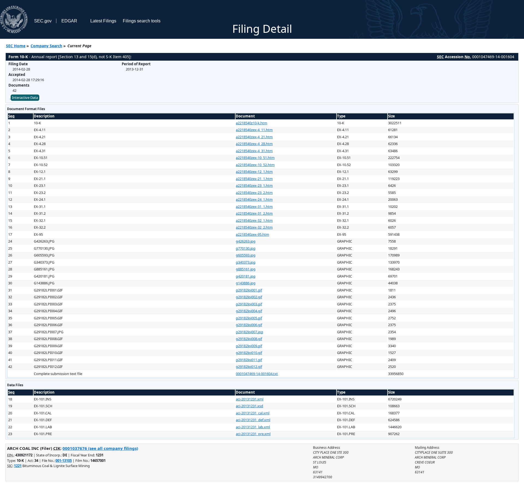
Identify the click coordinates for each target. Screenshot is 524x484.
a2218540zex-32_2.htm (254, 227)
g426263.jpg (245, 241)
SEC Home (15, 45)
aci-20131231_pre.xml (253, 433)
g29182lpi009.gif (249, 345)
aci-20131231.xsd (249, 405)
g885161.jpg (245, 269)
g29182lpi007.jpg (249, 331)
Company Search (46, 45)
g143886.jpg (245, 283)
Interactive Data (25, 97)
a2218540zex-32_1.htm (254, 220)
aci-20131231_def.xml (253, 419)
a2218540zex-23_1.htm (254, 185)
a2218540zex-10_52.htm (255, 164)
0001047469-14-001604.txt (257, 373)
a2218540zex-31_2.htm (254, 213)
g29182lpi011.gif (249, 359)
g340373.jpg (245, 262)
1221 (18, 465)
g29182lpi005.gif (249, 317)
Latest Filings (103, 21)
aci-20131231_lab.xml (253, 426)
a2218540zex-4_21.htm (254, 136)
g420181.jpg (245, 276)
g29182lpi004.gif (249, 310)
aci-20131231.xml (249, 399)
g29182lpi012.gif (249, 366)
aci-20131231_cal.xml (252, 413)
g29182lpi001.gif (249, 290)
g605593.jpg (245, 255)
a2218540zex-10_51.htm (255, 157)
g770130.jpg (245, 248)
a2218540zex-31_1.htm (254, 206)
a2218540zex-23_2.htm (254, 192)
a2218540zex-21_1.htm (254, 178)
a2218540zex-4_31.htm (254, 150)
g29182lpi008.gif (249, 338)
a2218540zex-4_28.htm (254, 143)
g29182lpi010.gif (249, 352)
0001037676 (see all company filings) (100, 448)
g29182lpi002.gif (249, 296)
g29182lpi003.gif (249, 304)
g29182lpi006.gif (249, 324)
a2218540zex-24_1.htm (254, 199)
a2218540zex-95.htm (252, 234)
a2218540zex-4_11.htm (254, 129)
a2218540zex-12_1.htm (254, 171)
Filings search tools (141, 21)
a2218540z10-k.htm (251, 122)
